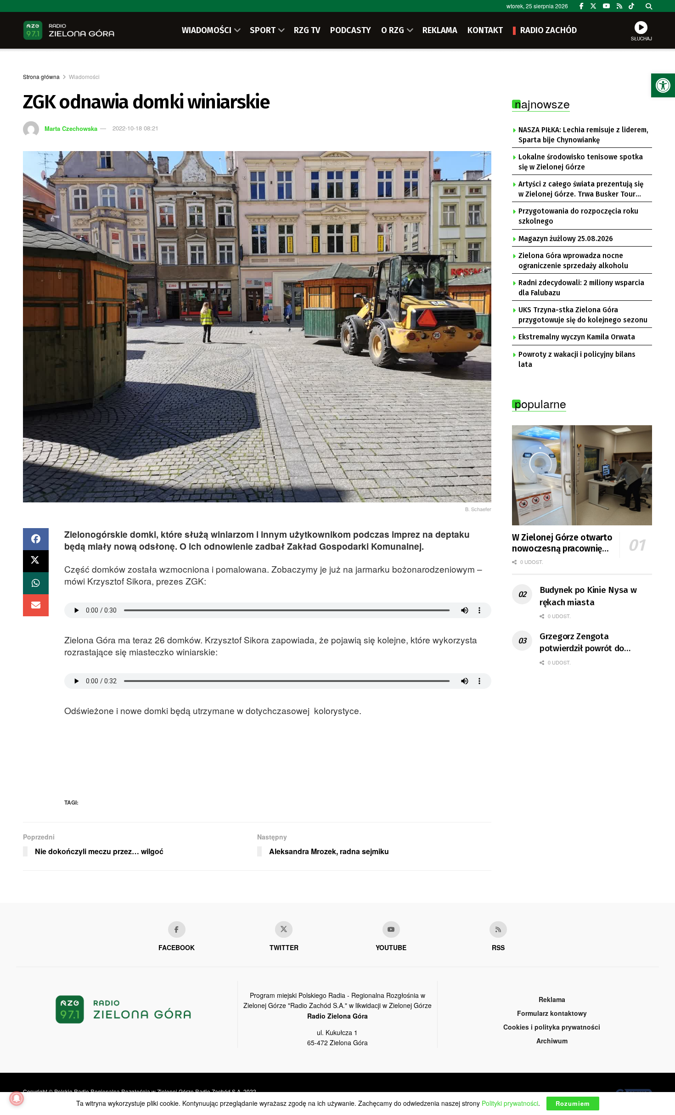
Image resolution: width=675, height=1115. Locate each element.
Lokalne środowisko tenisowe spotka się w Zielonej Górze (580, 162)
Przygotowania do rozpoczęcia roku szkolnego (578, 216)
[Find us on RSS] (619, 6)
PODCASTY (350, 30)
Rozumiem (573, 1103)
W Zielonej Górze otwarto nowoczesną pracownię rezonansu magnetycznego (562, 543)
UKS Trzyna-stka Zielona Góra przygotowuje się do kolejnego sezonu (582, 315)
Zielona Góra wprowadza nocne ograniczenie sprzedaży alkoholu (573, 261)
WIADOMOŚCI (206, 30)
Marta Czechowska (71, 128)
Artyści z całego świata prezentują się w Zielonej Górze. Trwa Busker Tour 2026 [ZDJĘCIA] (580, 189)
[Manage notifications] (16, 1098)
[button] (663, 85)
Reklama (552, 999)
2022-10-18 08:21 (135, 128)
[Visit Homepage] (69, 30)
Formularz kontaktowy (552, 1013)
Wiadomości (84, 76)
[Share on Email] (36, 605)
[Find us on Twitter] (593, 6)
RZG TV (307, 30)
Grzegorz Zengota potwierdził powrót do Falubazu (582, 643)
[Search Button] (649, 6)
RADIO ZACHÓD (548, 30)
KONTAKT (485, 30)
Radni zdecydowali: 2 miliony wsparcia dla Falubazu (581, 288)
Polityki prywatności (510, 1103)
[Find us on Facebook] (581, 6)
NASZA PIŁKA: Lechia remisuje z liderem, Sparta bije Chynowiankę (583, 135)
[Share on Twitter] (36, 561)
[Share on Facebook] (36, 539)
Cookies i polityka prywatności (551, 1026)
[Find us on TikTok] (631, 6)
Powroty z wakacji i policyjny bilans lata (577, 359)
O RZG (392, 30)
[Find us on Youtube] (391, 929)
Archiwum (552, 1040)
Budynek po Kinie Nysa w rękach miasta (588, 596)
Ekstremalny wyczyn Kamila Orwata (576, 337)
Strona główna (41, 76)
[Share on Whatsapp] (36, 583)
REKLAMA (439, 30)
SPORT (263, 30)
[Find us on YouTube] (606, 6)
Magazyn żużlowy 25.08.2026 (565, 239)
